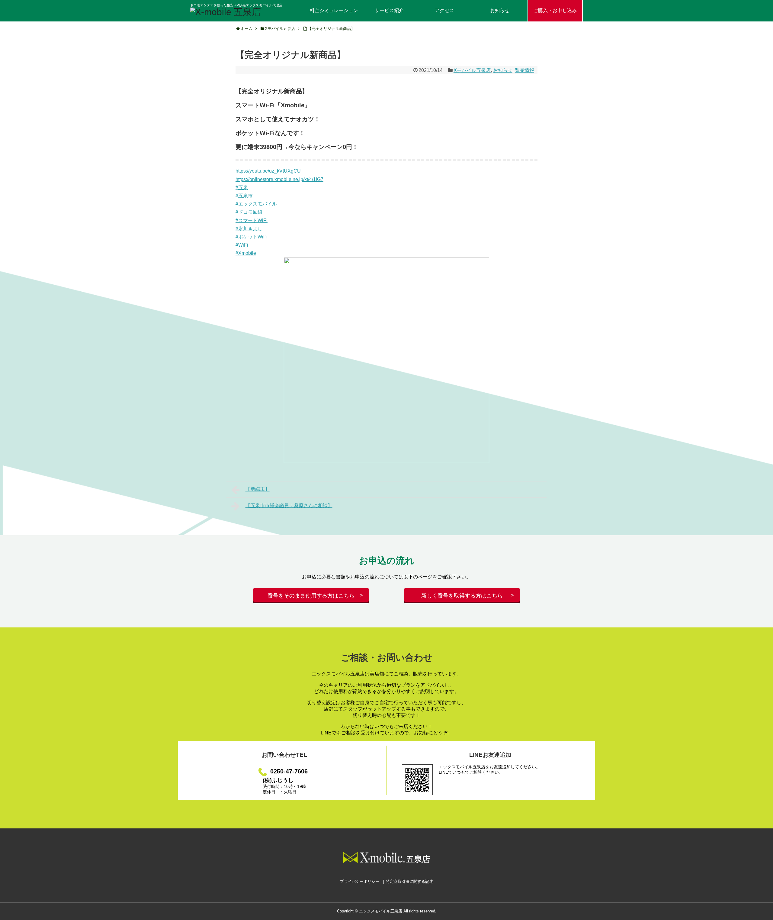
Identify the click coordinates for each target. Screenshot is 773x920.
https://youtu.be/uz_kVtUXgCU (268, 170)
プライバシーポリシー (359, 881)
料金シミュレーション (334, 10)
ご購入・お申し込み (555, 10)
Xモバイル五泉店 (472, 70)
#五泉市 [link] (244, 195)
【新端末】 (257, 489)
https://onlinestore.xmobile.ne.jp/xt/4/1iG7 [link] (279, 179)
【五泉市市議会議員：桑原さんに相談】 (288, 505)
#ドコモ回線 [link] (249, 212)
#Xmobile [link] (246, 253)
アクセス (444, 10)
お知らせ (499, 10)
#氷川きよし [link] (249, 228)
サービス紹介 (389, 10)
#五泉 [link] (242, 187)
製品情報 (524, 70)
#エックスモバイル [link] (256, 203)
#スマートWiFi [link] (252, 220)
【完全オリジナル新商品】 (331, 28)
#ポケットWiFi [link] (252, 236)
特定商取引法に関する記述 (409, 881)
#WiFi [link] (242, 245)
